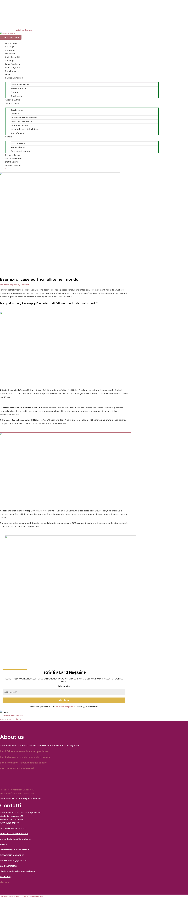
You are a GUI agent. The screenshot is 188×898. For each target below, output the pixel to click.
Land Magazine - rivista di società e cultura (25, 757)
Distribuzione (11, 162)
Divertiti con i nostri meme (24, 117)
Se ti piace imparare (21, 151)
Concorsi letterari (13, 158)
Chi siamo (10, 50)
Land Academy (12, 64)
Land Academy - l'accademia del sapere (23, 762)
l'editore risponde (10, 284)
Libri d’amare (17, 133)
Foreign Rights (12, 155)
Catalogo (9, 47)
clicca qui (4, 882)
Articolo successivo (10, 719)
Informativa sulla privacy (64, 706)
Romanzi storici (18, 147)
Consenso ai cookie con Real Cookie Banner (22, 896)
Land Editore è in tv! (20, 84)
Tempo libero (12, 103)
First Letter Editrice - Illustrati (17, 768)
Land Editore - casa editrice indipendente (24, 751)
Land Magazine (12, 67)
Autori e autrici (12, 100)
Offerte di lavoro (13, 165)
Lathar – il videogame (21, 121)
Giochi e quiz (17, 110)
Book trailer (17, 96)
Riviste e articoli (18, 88)
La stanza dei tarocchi (21, 125)
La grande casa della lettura (25, 129)
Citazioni (15, 114)
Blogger (15, 92)
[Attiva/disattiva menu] (82, 81)
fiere (7, 74)
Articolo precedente (11, 716)
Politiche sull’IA (12, 57)
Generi (8, 137)
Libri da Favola (18, 143)
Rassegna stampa (14, 78)
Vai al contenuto (24, 30)
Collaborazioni (12, 71)
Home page (11, 43)
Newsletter (10, 53)
